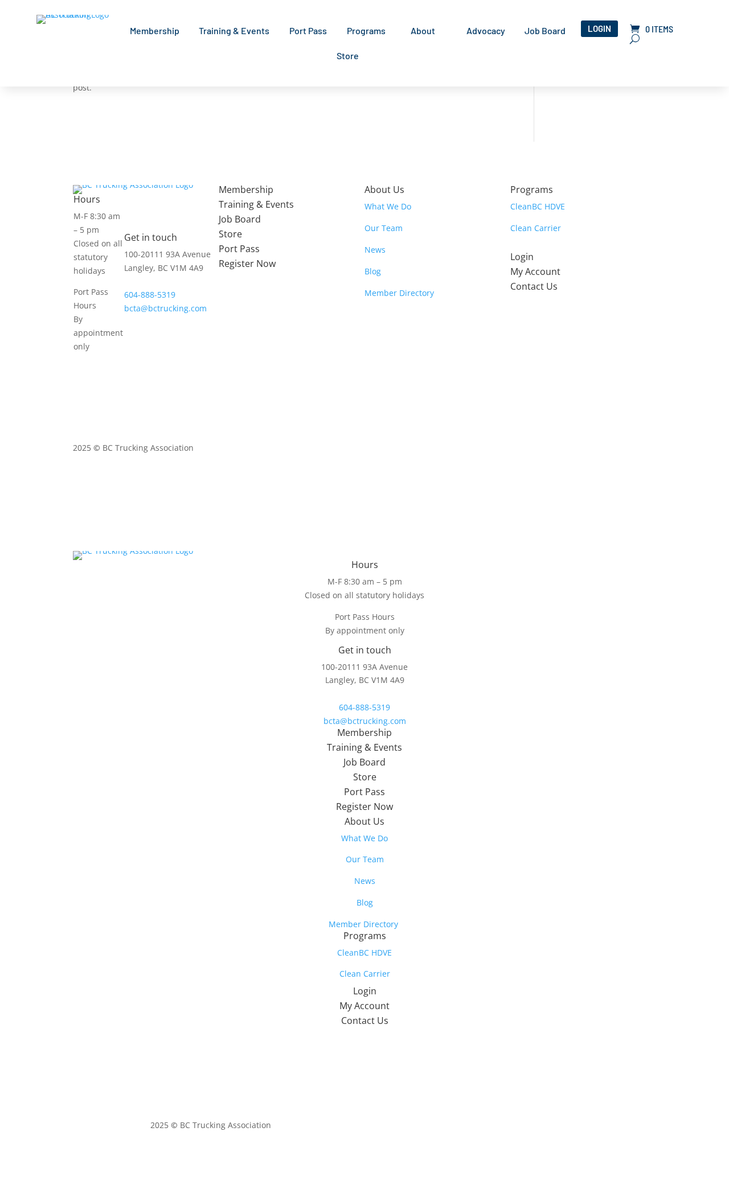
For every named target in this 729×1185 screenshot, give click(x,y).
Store (348, 56)
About (423, 31)
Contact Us (534, 286)
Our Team (383, 228)
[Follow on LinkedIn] (624, 450)
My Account (535, 271)
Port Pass (308, 31)
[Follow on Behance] (647, 450)
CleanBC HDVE (537, 206)
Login (599, 28)
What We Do (387, 206)
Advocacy (485, 31)
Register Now (247, 263)
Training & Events (234, 31)
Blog (372, 271)
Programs (366, 31)
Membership (154, 31)
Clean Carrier (535, 228)
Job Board (545, 31)
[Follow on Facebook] (601, 450)
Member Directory (399, 292)
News (375, 249)
